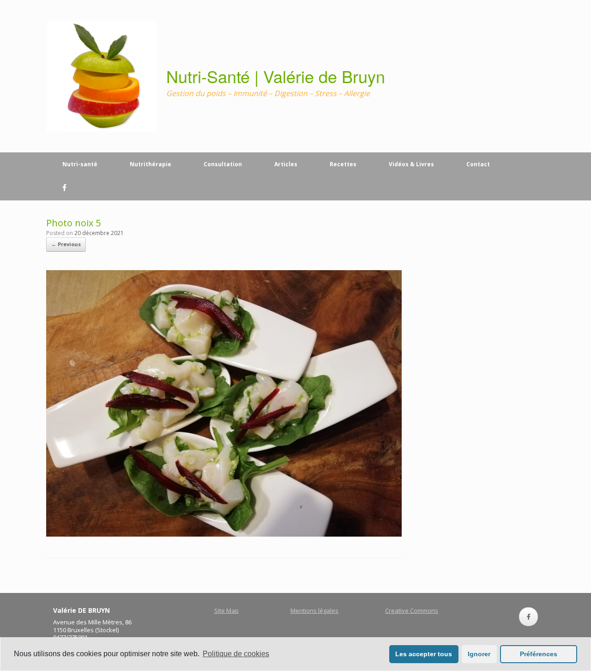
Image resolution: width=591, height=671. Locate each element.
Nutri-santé (79, 164)
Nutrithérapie (150, 164)
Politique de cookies (236, 654)
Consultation (223, 164)
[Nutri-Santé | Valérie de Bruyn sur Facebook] (528, 616)
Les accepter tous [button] (423, 654)
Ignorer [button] (479, 654)
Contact (478, 164)
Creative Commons (411, 610)
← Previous (66, 244)
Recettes (343, 164)
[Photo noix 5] (224, 534)
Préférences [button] (538, 654)
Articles (285, 164)
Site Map (226, 610)
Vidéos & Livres (411, 164)
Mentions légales (314, 610)
